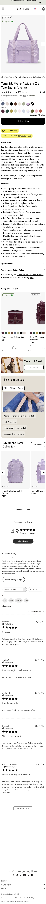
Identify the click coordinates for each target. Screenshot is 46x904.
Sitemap (26, 901)
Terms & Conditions (17, 898)
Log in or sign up (24, 135)
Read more (6, 792)
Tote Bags (8, 77)
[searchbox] (12, 589)
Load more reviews (23, 808)
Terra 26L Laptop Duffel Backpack (12, 492)
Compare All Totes (37, 115)
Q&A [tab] (28, 509)
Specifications (7, 263)
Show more (6, 606)
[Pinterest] (28, 876)
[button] (3, 9)
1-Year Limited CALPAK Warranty (30, 274)
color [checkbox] (11, 600)
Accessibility (19, 901)
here (31, 277)
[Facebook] (13, 876)
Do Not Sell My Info (30, 898)
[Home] (23, 9)
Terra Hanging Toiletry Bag (13, 337)
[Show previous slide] (3, 44)
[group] (15, 474)
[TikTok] (32, 876)
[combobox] (35, 9)
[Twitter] (20, 876)
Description (6, 142)
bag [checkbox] (26, 600)
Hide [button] (44, 2)
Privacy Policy (5, 898)
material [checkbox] (19, 600)
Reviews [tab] (19, 509)
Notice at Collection (7, 901)
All (2, 77)
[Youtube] (24, 876)
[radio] (3, 104)
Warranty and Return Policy (12, 270)
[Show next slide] (43, 44)
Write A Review (23, 541)
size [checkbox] (4, 600)
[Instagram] (17, 876)
